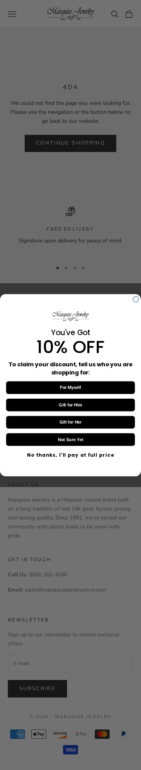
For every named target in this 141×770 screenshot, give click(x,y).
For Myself (70, 387)
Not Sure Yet (70, 439)
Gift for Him (70, 405)
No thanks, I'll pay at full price (70, 455)
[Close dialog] (136, 299)
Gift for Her (71, 422)
